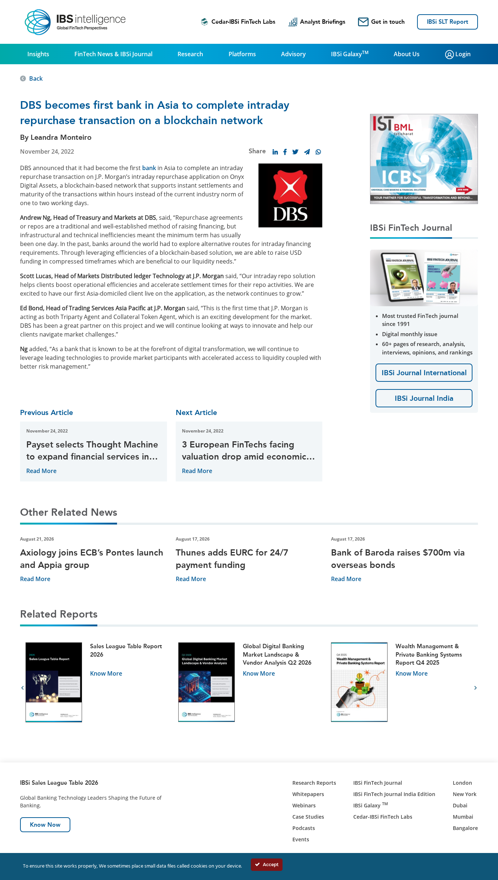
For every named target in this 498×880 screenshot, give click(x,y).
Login (462, 54)
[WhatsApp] (318, 152)
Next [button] (475, 688)
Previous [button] (22, 688)
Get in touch (388, 21)
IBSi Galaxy (350, 53)
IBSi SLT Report (447, 21)
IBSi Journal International (424, 372)
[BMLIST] (424, 158)
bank (149, 168)
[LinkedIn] (275, 152)
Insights (38, 54)
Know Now (45, 824)
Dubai (460, 805)
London (462, 782)
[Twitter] (295, 152)
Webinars (304, 805)
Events (300, 839)
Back (36, 78)
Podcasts (303, 828)
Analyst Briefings (322, 21)
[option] (96, 688)
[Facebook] (285, 152)
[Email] (307, 152)
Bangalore (465, 828)
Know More (106, 673)
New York (464, 794)
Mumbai (463, 816)
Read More (41, 471)
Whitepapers (308, 794)
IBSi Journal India (424, 398)
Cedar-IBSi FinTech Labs (243, 21)
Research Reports (314, 782)
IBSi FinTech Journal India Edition (394, 794)
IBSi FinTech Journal (377, 782)
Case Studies (308, 816)
